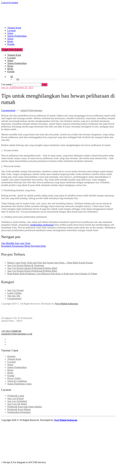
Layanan (11, 30)
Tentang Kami (14, 27)
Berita (10, 41)
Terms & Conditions (17, 381)
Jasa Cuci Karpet (15, 290)
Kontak (10, 44)
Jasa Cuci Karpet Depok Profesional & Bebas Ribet (32, 271)
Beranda (11, 356)
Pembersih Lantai (15, 395)
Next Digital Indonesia (65, 420)
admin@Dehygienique (31, 110)
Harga (10, 38)
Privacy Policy (14, 378)
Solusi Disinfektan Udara (19, 383)
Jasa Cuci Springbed (17, 401)
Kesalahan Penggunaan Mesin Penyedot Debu (23, 246)
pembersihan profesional (42, 224)
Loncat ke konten (9, 2)
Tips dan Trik (13, 295)
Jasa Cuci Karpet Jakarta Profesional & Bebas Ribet (32, 268)
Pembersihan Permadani (18, 412)
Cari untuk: (6, 84)
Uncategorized (8, 110)
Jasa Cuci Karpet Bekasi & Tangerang (25, 265)
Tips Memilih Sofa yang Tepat (15, 243)
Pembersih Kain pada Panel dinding (24, 406)
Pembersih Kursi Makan (19, 409)
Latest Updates (14, 293)
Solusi (10, 33)
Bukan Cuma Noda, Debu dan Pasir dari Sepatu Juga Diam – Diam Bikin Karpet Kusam (50, 262)
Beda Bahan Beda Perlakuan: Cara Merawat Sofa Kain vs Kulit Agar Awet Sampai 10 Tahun (52, 273)
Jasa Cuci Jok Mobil (17, 404)
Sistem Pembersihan (17, 36)
